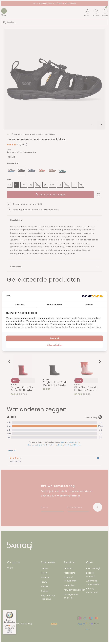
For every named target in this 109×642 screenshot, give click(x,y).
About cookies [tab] (55, 304)
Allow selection (54, 345)
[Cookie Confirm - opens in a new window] (92, 296)
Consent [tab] (19, 304)
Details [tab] (89, 304)
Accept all (54, 338)
